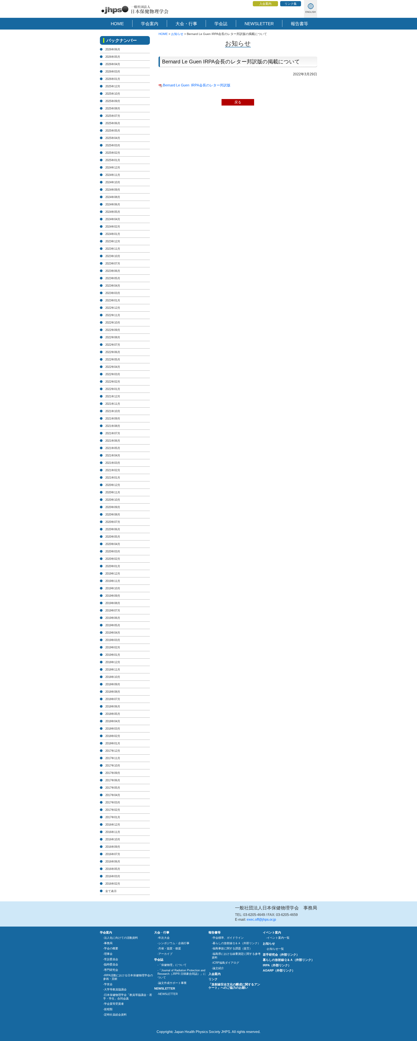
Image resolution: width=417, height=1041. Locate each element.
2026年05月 (112, 56)
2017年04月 (112, 795)
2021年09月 (112, 418)
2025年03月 (112, 145)
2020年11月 (112, 492)
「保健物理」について (172, 965)
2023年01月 (112, 300)
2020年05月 (112, 536)
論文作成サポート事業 (172, 983)
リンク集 (291, 3)
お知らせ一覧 (275, 948)
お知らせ (177, 34)
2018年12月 (112, 662)
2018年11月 (112, 669)
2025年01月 (112, 160)
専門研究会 (111, 970)
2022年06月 (112, 352)
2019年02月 (112, 647)
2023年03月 (112, 293)
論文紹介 (218, 968)
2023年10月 (112, 256)
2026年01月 (112, 79)
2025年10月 (112, 93)
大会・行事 (186, 23)
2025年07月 (112, 115)
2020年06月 (112, 529)
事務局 (108, 943)
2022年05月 (112, 359)
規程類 (108, 1009)
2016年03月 (112, 876)
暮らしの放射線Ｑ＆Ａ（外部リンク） (236, 943)
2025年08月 (112, 108)
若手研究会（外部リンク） (281, 954)
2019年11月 (112, 581)
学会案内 (149, 23)
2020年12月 (112, 485)
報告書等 (299, 23)
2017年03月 (112, 802)
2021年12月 (112, 396)
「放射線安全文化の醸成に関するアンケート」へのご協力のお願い (234, 986)
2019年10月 (112, 588)
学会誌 (220, 23)
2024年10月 (112, 182)
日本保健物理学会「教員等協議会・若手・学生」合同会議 (127, 996)
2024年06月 (112, 204)
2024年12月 (112, 167)
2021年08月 (112, 426)
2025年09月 (112, 101)
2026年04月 (112, 64)
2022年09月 (112, 330)
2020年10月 (112, 499)
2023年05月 (112, 278)
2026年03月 (112, 71)
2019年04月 (112, 632)
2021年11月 (112, 403)
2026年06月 (112, 49)
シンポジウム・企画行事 (173, 943)
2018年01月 (112, 743)
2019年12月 (112, 573)
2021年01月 (112, 477)
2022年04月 (112, 366)
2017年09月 (112, 773)
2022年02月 (112, 381)
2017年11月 (112, 758)
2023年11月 (112, 248)
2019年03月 (112, 640)
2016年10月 (112, 839)
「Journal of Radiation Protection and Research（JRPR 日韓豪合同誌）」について (181, 974)
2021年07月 (112, 433)
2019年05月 (112, 625)
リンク (213, 979)
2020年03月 (112, 551)
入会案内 (265, 3)
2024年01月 (112, 234)
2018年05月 (112, 713)
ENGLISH (310, 12)
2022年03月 (112, 374)
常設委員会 (111, 959)
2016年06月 (112, 861)
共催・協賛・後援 (169, 948)
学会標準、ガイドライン (228, 937)
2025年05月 (112, 130)
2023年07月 (112, 263)
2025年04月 (112, 138)
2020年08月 (112, 514)
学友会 (108, 984)
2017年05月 (112, 787)
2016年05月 (112, 869)
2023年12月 (112, 241)
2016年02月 (112, 883)
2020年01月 (112, 566)
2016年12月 (112, 824)
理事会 (108, 953)
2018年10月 (112, 677)
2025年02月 (112, 152)
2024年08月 (112, 197)
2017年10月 (112, 765)
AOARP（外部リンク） (279, 970)
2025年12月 (112, 86)
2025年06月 (112, 123)
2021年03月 (112, 462)
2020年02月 (112, 558)
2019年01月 (112, 654)
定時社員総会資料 (115, 1014)
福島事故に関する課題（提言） (232, 948)
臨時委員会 (111, 964)
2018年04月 (112, 721)
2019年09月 (112, 595)
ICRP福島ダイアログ (226, 962)
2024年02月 (112, 226)
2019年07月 (112, 610)
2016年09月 (112, 846)
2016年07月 (112, 854)
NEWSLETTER (259, 23)
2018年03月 (112, 728)
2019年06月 (112, 618)
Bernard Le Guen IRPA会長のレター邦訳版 (196, 85)
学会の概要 (111, 948)
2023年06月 (112, 271)
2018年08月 (112, 691)
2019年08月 (112, 603)
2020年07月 (112, 522)
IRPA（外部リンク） (277, 965)
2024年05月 (112, 211)
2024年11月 (112, 175)
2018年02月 (112, 736)
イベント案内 (272, 932)
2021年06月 (112, 440)
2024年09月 (112, 189)
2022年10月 (112, 322)
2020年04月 (112, 544)
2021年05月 (112, 448)
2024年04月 (112, 219)
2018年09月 (112, 684)
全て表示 (111, 891)
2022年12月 (112, 307)
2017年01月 (112, 817)
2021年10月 (112, 411)
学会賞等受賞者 (114, 1003)
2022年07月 (112, 344)
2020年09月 (112, 507)
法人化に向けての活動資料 (121, 937)
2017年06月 (112, 780)
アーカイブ (165, 953)
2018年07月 (112, 699)
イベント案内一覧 (278, 937)
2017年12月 (112, 750)
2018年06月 (112, 706)
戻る (237, 102)
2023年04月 (112, 285)
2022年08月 (112, 337)
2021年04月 (112, 455)
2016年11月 (112, 832)
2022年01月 (112, 389)
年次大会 (164, 937)
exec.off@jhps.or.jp (261, 919)
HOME (117, 23)
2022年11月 (112, 315)
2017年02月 (112, 809)
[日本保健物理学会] (134, 14)
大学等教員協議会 (115, 989)
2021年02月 (112, 470)
